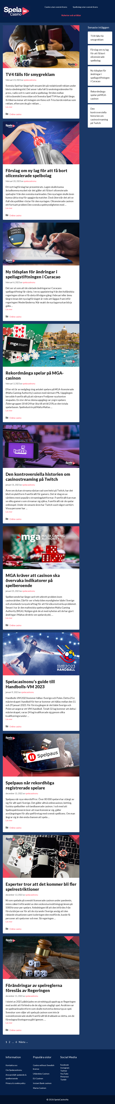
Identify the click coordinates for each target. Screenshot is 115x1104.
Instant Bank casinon (42, 1083)
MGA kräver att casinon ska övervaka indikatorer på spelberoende (33, 580)
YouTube (64, 1073)
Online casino (15, 114)
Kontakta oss (11, 1065)
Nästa (23, 1042)
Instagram (64, 1068)
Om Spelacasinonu (14, 1070)
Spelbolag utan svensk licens (85, 7)
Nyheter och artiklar (71, 15)
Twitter (63, 1071)
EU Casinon (38, 1078)
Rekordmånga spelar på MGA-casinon (98, 95)
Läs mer (9, 107)
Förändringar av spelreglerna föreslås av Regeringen (34, 988)
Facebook (64, 1065)
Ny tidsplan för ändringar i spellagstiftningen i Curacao (33, 274)
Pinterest (64, 1076)
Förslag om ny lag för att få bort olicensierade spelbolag (36, 173)
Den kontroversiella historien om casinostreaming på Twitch (38, 477)
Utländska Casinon (41, 1073)
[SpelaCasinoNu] (16, 10)
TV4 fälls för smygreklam (30, 74)
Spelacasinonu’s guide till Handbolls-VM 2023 (30, 684)
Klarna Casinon (39, 1088)
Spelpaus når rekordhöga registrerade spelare (30, 785)
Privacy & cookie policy (15, 1083)
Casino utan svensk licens (56, 7)
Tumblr (63, 1079)
